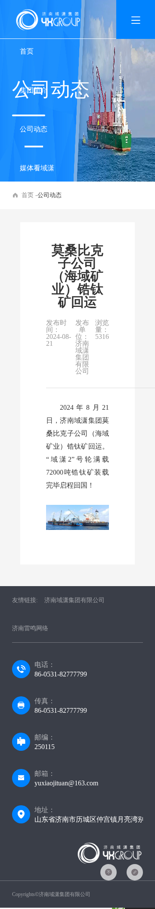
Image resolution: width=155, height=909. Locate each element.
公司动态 (33, 129)
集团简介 (33, 90)
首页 (27, 51)
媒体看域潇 (37, 168)
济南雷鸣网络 (30, 628)
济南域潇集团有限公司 (74, 600)
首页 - (29, 195)
